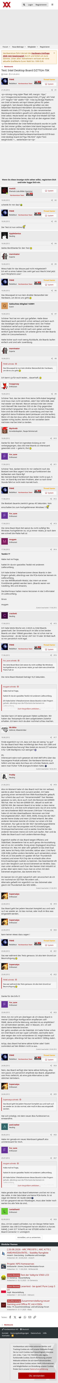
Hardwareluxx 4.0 (11, 1329)
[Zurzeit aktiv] (7, 193)
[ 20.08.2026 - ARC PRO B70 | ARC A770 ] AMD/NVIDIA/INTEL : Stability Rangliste (29, 1251)
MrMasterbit (11, 1266)
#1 (56, 90)
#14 (55, 549)
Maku (9, 1307)
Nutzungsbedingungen (19, 1333)
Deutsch (25, 1329)
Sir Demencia (12, 1278)
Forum (5, 47)
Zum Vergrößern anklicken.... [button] (29, 709)
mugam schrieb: (9, 686)
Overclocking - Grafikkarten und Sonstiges (29, 1255)
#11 (55, 464)
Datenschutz (36, 1333)
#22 (55, 974)
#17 (55, 737)
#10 (55, 438)
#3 (56, 221)
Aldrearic (31, 1295)
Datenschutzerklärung (39, 1369)
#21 (55, 951)
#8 (56, 358)
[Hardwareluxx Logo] (7, 4)
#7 (56, 314)
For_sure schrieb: (10, 660)
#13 (55, 523)
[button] (9, 47)
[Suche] (24, 4)
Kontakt (5, 1333)
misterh (10, 1255)
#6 (56, 290)
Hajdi (9, 1292)
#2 (56, 200)
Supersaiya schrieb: (10, 1099)
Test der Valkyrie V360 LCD (35, 1274)
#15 (55, 623)
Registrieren (45, 47)
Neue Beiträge (18, 47)
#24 (55, 1065)
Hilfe (45, 1333)
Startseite (6, 1335)
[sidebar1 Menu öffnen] (52, 4)
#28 (55, 1219)
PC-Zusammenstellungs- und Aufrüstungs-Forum (30, 1307)
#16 (55, 655)
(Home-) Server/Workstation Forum (31, 1266)
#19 (55, 904)
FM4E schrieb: (8, 364)
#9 (56, 394)
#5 (56, 264)
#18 (55, 785)
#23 (55, 1012)
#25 (55, 1094)
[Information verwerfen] (54, 53)
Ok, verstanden (37, 1375)
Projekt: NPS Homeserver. (20, 1263)
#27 (55, 1158)
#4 (56, 243)
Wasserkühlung (24, 1278)
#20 (55, 930)
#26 (55, 1135)
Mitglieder (32, 47)
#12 (55, 499)
